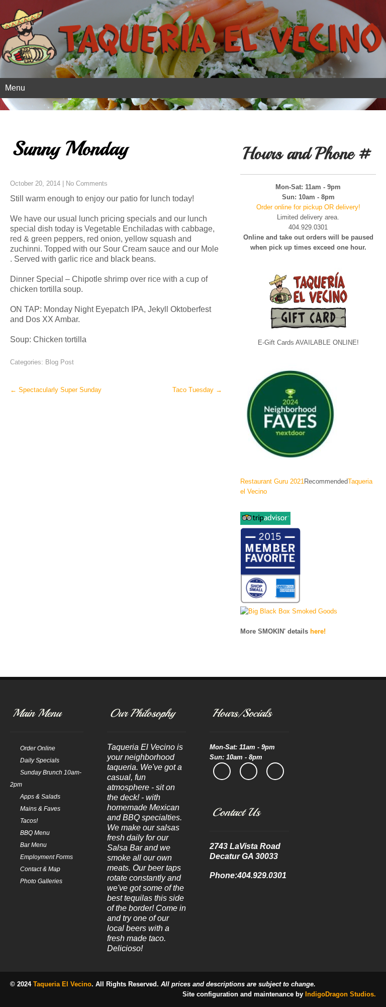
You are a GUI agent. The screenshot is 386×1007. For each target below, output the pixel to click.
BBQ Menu (35, 832)
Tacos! (29, 820)
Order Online (37, 748)
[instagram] (248, 771)
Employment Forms (46, 857)
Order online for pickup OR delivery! (308, 207)
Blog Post (59, 362)
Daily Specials (39, 760)
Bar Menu (33, 844)
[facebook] (222, 771)
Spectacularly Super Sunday (56, 390)
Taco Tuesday (197, 390)
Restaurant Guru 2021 (272, 481)
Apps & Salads (40, 796)
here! (318, 631)
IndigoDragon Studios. (340, 994)
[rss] (275, 771)
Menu (15, 88)
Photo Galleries (41, 881)
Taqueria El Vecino (62, 984)
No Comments (87, 183)
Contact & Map (40, 869)
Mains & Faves (40, 808)
